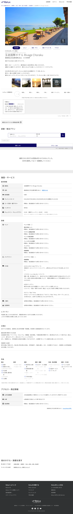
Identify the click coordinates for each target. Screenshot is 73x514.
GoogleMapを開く (67, 408)
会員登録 (48, 1)
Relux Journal (32, 487)
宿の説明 (16, 47)
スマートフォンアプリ (11, 495)
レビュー (25, 47)
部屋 (18, 145)
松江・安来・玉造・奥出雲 (21, 5)
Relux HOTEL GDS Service (58, 495)
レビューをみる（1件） (63, 116)
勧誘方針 (15, 505)
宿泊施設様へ (9, 492)
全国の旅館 (16, 464)
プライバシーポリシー (30, 505)
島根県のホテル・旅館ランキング (22, 467)
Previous (7, 26)
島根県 (13, 5)
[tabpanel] (36, 26)
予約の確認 (69, 1)
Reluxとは (61, 1)
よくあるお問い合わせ (56, 487)
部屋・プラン (35, 47)
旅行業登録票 (56, 505)
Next (66, 26)
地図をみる (45, 190)
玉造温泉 (31, 5)
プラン (55, 145)
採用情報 (53, 492)
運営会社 (53, 490)
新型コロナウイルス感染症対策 (10, 122)
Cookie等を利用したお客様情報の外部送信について (44, 505)
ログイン (55, 1)
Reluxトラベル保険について (12, 490)
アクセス (57, 47)
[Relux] (5, 1)
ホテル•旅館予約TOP (5, 5)
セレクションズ (32, 492)
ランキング (31, 490)
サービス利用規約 (21, 505)
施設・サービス (45, 47)
